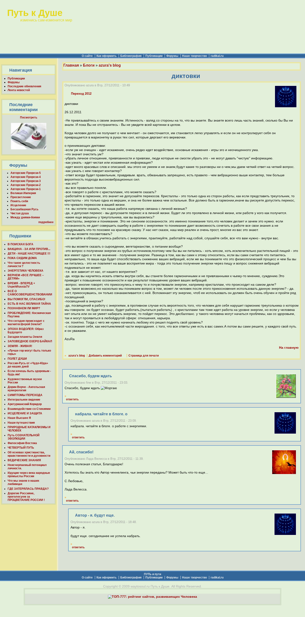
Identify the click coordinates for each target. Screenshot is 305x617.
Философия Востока (22, 443)
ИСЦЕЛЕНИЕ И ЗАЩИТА (25, 413)
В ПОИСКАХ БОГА (20, 244)
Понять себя (19, 201)
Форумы (172, 56)
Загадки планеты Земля (25, 336)
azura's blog (110, 65)
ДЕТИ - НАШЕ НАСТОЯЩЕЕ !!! (29, 253)
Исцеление (18, 205)
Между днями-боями (25, 217)
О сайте (87, 56)
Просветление (20, 197)
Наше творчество (194, 56)
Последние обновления (24, 86)
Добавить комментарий (105, 355)
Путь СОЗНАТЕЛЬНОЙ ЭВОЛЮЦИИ (24, 437)
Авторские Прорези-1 (25, 189)
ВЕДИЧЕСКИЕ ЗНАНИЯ (24, 460)
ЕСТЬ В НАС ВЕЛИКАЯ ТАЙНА (29, 303)
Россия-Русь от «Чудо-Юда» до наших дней (28, 365)
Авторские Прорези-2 (25, 185)
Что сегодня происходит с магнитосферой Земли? (26, 322)
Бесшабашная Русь (24, 209)
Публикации (154, 56)
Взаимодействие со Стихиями (29, 409)
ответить (72, 399)
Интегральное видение (24, 399)
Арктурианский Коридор (25, 404)
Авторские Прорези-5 (25, 173)
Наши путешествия (21, 422)
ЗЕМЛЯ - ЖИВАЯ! (20, 346)
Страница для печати (143, 355)
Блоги (89, 65)
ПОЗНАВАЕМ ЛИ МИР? (24, 308)
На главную (289, 347)
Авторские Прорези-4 (25, 177)
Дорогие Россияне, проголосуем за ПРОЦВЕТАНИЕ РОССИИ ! (26, 497)
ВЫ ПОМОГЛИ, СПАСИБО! (26, 299)
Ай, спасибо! (81, 452)
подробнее (46, 222)
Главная (71, 65)
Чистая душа (19, 213)
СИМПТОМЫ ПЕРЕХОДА (25, 395)
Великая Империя (23, 193)
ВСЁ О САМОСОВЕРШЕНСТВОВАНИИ (30, 292)
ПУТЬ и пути (152, 574)
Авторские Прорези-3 (25, 181)
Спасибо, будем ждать (90, 376)
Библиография (131, 56)
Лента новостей (19, 90)
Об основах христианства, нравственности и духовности (29, 454)
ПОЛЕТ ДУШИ (17, 358)
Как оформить (107, 56)
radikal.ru (217, 56)
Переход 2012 (81, 93)
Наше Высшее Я (19, 418)
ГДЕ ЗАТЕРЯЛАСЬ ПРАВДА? (28, 488)
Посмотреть (28, 117)
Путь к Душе (34, 13)
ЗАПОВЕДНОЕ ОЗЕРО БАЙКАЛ (30, 341)
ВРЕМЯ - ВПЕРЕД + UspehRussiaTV (21, 285)
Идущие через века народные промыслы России (29, 474)
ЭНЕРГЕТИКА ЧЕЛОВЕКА (25, 270)
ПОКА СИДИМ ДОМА (22, 258)
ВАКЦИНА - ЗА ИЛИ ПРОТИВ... (29, 249)
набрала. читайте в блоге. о (101, 414)
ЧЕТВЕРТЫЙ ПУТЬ (21, 447)
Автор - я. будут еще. (95, 515)
